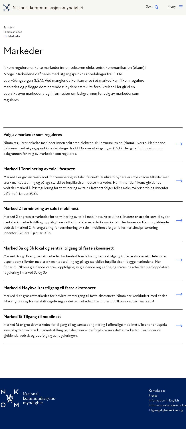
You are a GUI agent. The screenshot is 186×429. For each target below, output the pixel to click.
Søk (148, 7)
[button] (175, 7)
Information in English (164, 400)
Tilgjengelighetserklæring (166, 410)
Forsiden (8, 27)
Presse (153, 395)
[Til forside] (28, 398)
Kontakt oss (157, 391)
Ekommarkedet (12, 32)
